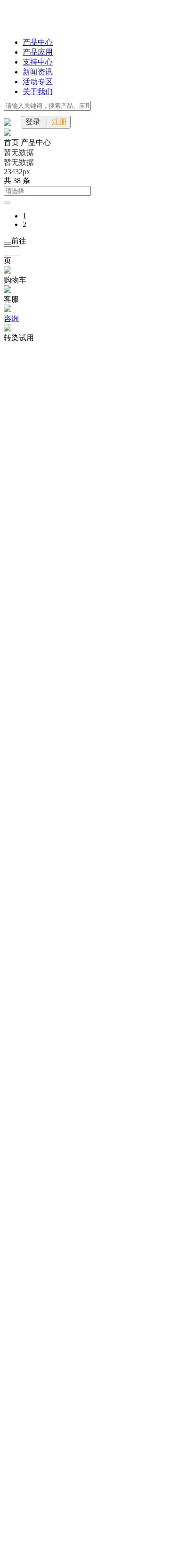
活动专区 (38, 82)
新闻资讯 (38, 72)
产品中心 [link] (36, 142)
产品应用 (38, 52)
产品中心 (38, 42)
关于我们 (38, 92)
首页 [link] (12, 142)
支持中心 (38, 62)
